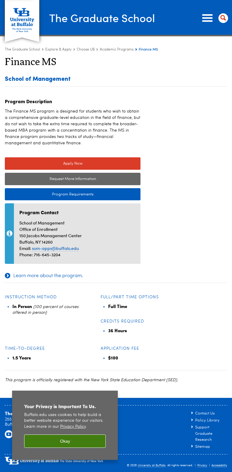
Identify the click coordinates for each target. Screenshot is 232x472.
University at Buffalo (152, 465)
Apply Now (72, 164)
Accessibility (219, 465)
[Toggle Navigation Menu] (214, 18)
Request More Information (73, 179)
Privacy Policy (73, 426)
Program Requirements (49, 194)
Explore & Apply (58, 49)
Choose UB (86, 49)
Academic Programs (117, 49)
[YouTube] (9, 434)
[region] (65, 425)
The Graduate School (102, 17)
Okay (65, 441)
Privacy (202, 465)
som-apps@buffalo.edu (55, 248)
